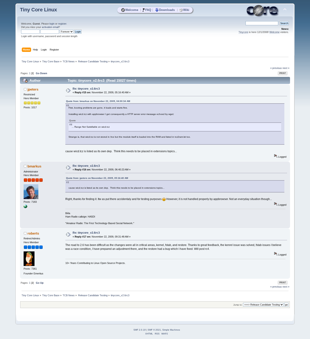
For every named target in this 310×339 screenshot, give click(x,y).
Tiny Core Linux (38, 10)
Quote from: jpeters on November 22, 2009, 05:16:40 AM (97, 178)
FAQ (148, 10)
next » (286, 68)
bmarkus (34, 166)
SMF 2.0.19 (139, 330)
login (51, 23)
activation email (50, 27)
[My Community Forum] (25, 207)
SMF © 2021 (154, 330)
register (62, 23)
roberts (33, 233)
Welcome (131, 10)
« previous (276, 68)
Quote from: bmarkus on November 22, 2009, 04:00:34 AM (98, 101)
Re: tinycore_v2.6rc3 (86, 88)
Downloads (167, 10)
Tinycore (243, 32)
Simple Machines (171, 330)
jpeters (32, 89)
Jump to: (237, 305)
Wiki (186, 10)
